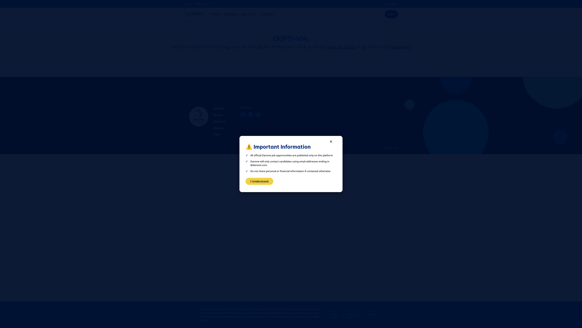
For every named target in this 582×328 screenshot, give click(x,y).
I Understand (259, 181)
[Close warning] (331, 141)
